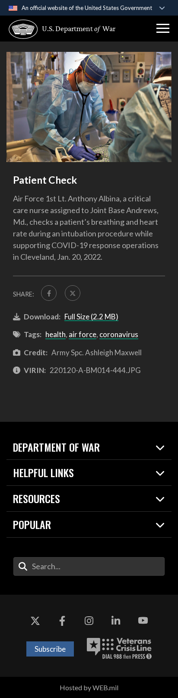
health (55, 334)
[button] (162, 28)
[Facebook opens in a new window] (62, 620)
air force (82, 334)
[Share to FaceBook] (49, 293)
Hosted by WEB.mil (89, 687)
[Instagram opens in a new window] (89, 620)
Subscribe (50, 648)
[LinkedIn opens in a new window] (116, 620)
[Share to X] (72, 293)
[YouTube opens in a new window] (143, 620)
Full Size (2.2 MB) (91, 316)
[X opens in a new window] (35, 620)
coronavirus (118, 334)
